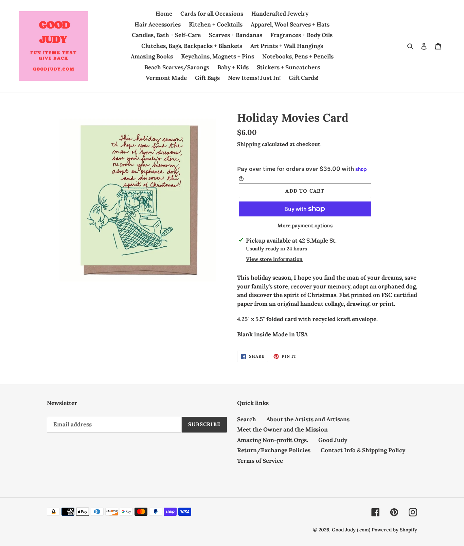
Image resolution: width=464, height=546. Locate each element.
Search (246, 419)
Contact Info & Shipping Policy (363, 450)
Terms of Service (260, 460)
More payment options (305, 225)
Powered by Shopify (394, 530)
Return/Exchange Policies (273, 450)
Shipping (249, 144)
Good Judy (332, 440)
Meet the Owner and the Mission (282, 429)
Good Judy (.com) (351, 530)
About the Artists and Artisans (308, 419)
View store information (274, 259)
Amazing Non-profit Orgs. (272, 440)
